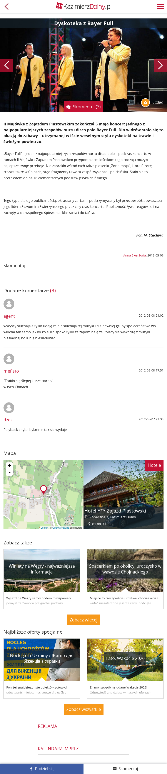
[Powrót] (6, 6)
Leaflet (44, 527)
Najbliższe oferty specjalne (32, 632)
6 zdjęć (158, 102)
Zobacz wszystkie (83, 709)
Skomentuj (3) (87, 107)
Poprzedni (6, 65)
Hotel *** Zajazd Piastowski (115, 511)
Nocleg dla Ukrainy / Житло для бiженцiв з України (41, 658)
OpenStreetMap (60, 527)
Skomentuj (128, 768)
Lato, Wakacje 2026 (125, 658)
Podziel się (45, 768)
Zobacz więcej (83, 620)
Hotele (154, 465)
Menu (160, 6)
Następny (160, 65)
